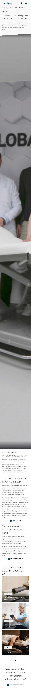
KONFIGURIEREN (17, 521)
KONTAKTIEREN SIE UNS (16, 559)
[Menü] (25, 4)
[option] (15, 241)
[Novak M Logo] (8, 3)
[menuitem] (25, 4)
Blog (6, 7)
